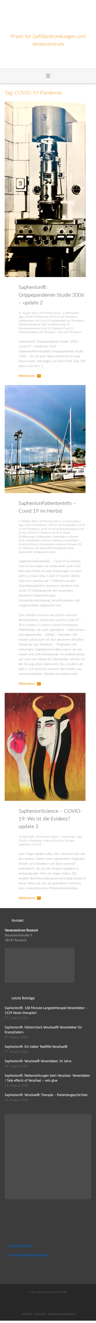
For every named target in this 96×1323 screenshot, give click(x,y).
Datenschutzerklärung (61, 1314)
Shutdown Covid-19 (62, 328)
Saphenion (48, 16)
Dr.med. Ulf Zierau (20, 1245)
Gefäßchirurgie (27, 536)
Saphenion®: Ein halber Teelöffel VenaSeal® (36, 1047)
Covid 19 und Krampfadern (62, 525)
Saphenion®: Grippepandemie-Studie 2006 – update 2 (51, 295)
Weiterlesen (27, 376)
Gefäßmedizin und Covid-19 (34, 320)
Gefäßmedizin (43, 536)
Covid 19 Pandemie (35, 525)
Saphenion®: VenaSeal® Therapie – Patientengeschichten (46, 1095)
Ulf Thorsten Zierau (50, 313)
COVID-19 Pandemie (36, 317)
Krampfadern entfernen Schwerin (58, 544)
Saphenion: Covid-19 (30, 844)
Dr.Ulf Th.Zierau (61, 532)
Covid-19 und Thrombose (63, 317)
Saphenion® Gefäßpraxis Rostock (37, 552)
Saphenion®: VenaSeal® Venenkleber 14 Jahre (38, 1061)
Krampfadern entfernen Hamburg (44, 540)
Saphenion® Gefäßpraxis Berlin (57, 548)
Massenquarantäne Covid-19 (34, 328)
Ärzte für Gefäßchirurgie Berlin (28, 1255)
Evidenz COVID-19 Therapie (58, 841)
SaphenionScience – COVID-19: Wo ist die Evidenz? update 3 (50, 819)
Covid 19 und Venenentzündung (58, 529)
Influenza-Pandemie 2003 (33, 324)
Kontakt (27, 1314)
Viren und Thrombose (70, 332)
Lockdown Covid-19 (58, 324)
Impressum (40, 1314)
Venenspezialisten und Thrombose (37, 332)
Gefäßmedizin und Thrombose (67, 320)
